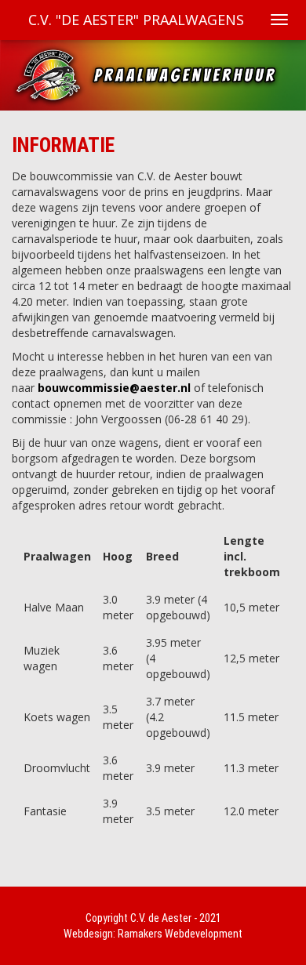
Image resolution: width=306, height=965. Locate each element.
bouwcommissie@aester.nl (114, 387)
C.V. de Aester (160, 918)
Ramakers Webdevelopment (180, 933)
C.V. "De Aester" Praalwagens (136, 19)
